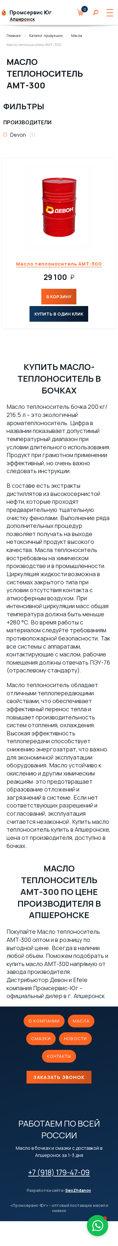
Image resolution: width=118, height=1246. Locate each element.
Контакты (59, 1056)
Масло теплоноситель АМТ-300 (59, 264)
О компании (44, 1021)
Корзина (83, 12)
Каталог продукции (46, 35)
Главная (14, 35)
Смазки (40, 1038)
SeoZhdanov (78, 1190)
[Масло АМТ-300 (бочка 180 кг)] (59, 207)
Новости (75, 1038)
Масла (76, 35)
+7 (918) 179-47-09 (59, 1172)
